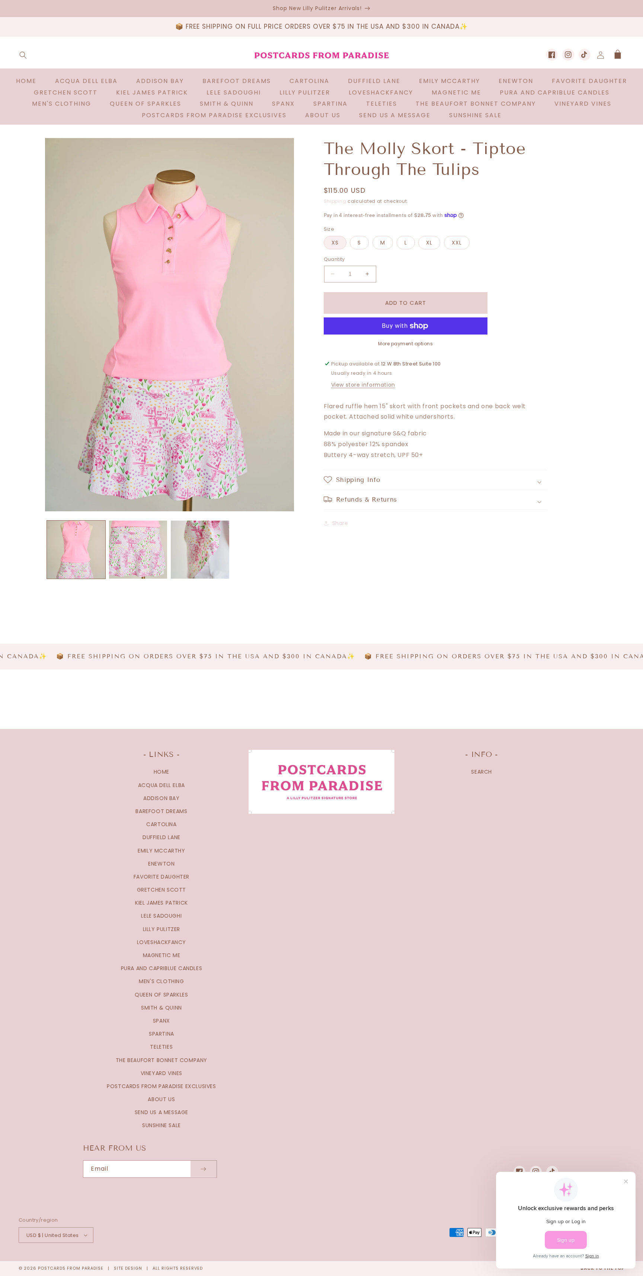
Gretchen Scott (161, 889)
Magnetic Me (161, 955)
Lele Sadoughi (161, 916)
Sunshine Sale (161, 1125)
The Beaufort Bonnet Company (161, 1060)
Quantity (334, 259)
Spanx (161, 1020)
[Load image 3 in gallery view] (200, 550)
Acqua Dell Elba (161, 785)
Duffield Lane (161, 837)
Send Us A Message (161, 1112)
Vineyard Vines (161, 1073)
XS (335, 242)
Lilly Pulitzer (161, 929)
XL (429, 242)
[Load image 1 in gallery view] (76, 550)
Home (161, 771)
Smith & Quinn (161, 1007)
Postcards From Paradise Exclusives (161, 1086)
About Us (161, 1099)
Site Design (128, 1268)
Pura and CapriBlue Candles (161, 968)
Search (481, 771)
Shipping (335, 201)
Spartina (161, 1033)
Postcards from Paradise (70, 1268)
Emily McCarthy (161, 850)
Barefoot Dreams (161, 811)
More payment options (405, 343)
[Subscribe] (204, 1169)
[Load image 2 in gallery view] (138, 550)
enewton (161, 863)
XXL (457, 242)
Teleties (161, 1046)
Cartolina (161, 824)
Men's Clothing (161, 981)
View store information (363, 384)
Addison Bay (161, 798)
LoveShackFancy (161, 942)
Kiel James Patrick (161, 902)
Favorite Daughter (161, 876)
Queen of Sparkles (161, 994)
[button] (23, 55)
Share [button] (340, 523)
